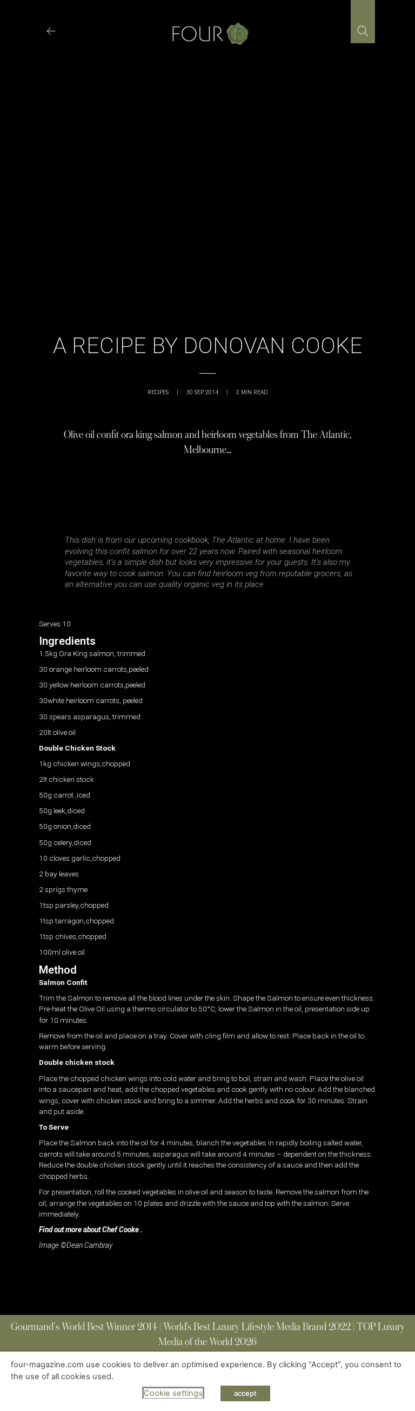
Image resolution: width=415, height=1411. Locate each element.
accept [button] (245, 1393)
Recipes (158, 392)
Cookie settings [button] (173, 1393)
